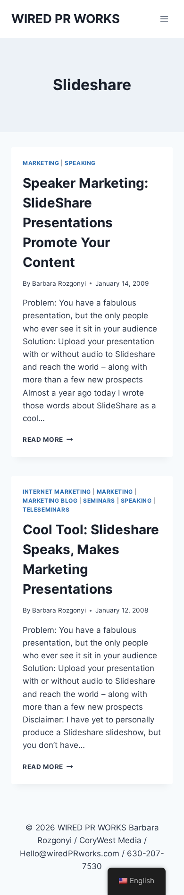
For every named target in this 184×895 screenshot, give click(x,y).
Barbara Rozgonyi (59, 283)
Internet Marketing (57, 491)
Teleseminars (46, 509)
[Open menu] (164, 18)
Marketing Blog (50, 500)
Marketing (41, 162)
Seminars (99, 500)
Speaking (80, 162)
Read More (48, 439)
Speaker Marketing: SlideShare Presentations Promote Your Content (85, 222)
